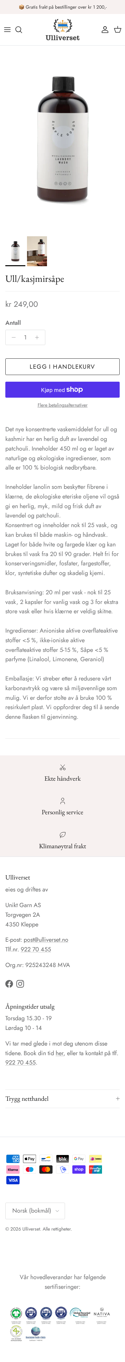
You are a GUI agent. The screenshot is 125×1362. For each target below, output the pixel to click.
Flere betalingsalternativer (63, 405)
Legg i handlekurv (62, 366)
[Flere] (39, 337)
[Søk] (22, 29)
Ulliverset (31, 1229)
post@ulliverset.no (46, 939)
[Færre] (12, 337)
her (59, 1053)
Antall (13, 323)
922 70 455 (36, 949)
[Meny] (7, 29)
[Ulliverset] (63, 29)
